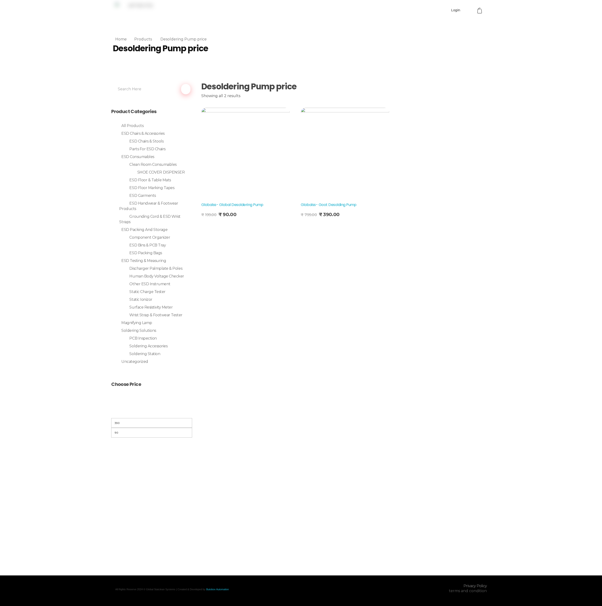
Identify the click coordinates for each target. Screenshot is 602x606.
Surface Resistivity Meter (151, 307)
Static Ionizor (140, 299)
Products (143, 39)
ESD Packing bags (145, 253)
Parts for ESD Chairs (147, 149)
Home (121, 39)
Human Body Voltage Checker (156, 276)
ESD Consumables (137, 156)
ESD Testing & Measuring (143, 260)
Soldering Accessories (148, 346)
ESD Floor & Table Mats (150, 180)
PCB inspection (143, 338)
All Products (132, 125)
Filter (151, 412)
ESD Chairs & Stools (146, 141)
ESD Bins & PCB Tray (147, 245)
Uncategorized (134, 361)
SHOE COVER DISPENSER (161, 172)
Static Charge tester (147, 291)
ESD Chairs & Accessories (142, 133)
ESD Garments (142, 195)
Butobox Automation (217, 589)
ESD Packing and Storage (144, 229)
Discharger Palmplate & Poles (155, 268)
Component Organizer (149, 237)
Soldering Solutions (138, 330)
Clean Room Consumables (152, 164)
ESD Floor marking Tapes (151, 188)
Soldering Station (144, 354)
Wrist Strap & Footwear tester (155, 315)
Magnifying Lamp (136, 323)
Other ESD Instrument (149, 284)
